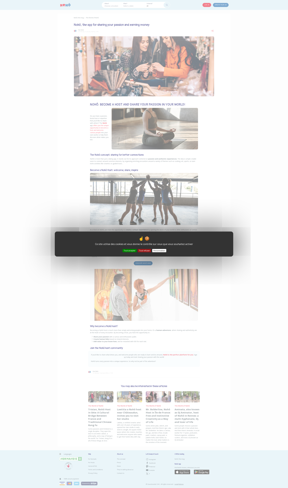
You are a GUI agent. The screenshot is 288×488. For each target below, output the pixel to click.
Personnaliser (159, 250)
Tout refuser (144, 250)
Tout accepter (129, 250)
